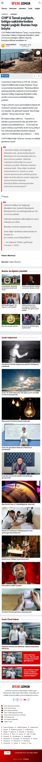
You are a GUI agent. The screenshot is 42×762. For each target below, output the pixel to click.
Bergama (30, 732)
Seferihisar (6, 743)
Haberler (4, 14)
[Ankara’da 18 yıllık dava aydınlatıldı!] (31, 319)
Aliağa (5, 732)
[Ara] (40, 3)
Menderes (6, 741)
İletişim (5, 729)
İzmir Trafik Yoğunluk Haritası (13, 712)
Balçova (13, 732)
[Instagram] (21, 699)
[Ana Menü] (2, 3)
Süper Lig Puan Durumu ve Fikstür (15, 715)
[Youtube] (24, 699)
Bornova (6, 734)
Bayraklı (21, 732)
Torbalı (23, 743)
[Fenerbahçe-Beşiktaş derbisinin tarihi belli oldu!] (11, 280)
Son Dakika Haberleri (11, 719)
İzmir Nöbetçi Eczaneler (12, 706)
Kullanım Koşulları (16, 729)
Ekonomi (12, 8)
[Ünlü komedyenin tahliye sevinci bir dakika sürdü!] (31, 280)
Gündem (22, 8)
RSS (8, 753)
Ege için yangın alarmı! (10, 326)
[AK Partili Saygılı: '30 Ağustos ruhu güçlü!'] (11, 298)
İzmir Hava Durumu (10, 708)
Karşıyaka (16, 738)
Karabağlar (27, 736)
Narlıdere (27, 741)
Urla (30, 743)
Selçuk (16, 743)
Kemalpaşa (26, 738)
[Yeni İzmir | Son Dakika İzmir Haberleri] (21, 3)
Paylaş (6, 76)
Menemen (17, 741)
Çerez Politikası (8, 727)
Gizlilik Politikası (22, 727)
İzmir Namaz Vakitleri (11, 710)
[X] (17, 699)
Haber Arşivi (8, 721)
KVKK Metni (29, 729)
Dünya (4, 8)
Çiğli (28, 734)
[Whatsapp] (28, 699)
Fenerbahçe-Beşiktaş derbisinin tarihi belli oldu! (9, 288)
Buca (13, 734)
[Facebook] (13, 699)
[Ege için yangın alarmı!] (11, 319)
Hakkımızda (34, 727)
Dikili (34, 734)
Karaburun (6, 738)
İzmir (30, 8)
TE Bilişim (26, 759)
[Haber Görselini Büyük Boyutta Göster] (5, 197)
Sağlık (37, 8)
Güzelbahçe (16, 736)
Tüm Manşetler (9, 717)
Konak (35, 738)
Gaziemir (6, 736)
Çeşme (21, 734)
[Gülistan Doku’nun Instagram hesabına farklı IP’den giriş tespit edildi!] (31, 298)
